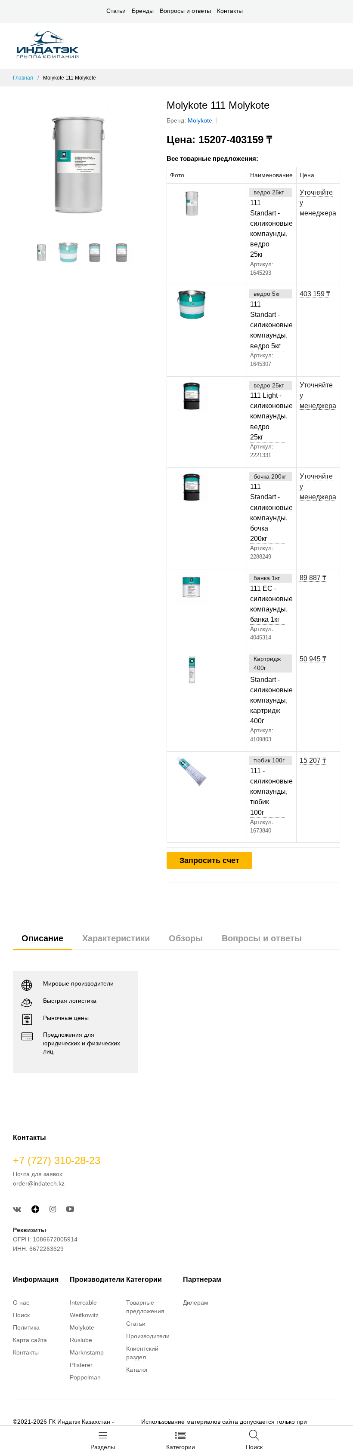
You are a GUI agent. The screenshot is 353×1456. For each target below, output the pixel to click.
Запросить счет (209, 860)
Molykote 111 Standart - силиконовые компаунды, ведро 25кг (267, 223)
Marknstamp (87, 1352)
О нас (21, 1302)
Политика (26, 1327)
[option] (83, 163)
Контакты (230, 10)
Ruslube (81, 1339)
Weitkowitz (84, 1315)
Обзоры (186, 938)
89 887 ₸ (313, 577)
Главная (23, 78)
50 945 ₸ (313, 659)
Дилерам (195, 1302)
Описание (42, 938)
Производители (148, 1336)
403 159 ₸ (315, 294)
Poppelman (85, 1377)
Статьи (116, 10)
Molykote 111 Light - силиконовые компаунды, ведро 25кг (267, 411)
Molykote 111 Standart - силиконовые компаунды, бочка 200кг (267, 507)
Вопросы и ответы (185, 10)
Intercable (83, 1302)
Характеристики (116, 938)
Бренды (143, 10)
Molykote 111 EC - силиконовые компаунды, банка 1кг (267, 598)
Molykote (200, 120)
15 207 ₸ (313, 760)
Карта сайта (30, 1339)
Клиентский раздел (142, 1353)
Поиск (21, 1315)
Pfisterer (81, 1364)
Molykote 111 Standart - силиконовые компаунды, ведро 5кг (267, 320)
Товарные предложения (145, 1307)
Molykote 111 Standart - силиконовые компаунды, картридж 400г (267, 690)
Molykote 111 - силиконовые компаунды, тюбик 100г (267, 786)
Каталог (137, 1369)
